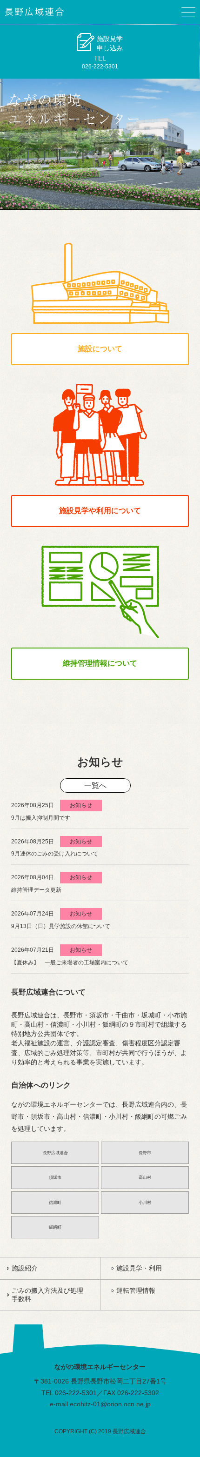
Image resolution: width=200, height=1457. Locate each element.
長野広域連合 (55, 1152)
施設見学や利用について (100, 511)
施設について (100, 349)
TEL (102, 52)
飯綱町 (55, 1227)
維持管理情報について (100, 663)
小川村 (145, 1202)
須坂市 (55, 1177)
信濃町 (55, 1202)
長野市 (145, 1152)
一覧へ (95, 785)
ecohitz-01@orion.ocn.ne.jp (110, 1404)
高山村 (145, 1177)
